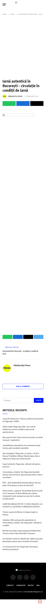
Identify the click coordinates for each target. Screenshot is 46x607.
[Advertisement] (23, 42)
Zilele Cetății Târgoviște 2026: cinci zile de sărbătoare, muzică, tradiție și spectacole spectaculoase (19, 429)
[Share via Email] (36, 103)
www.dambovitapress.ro (33, 591)
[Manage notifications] (40, 601)
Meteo (31, 585)
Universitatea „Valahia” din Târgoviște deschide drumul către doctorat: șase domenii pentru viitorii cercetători (22, 474)
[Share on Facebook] (23, 103)
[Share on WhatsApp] (9, 103)
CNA (38, 585)
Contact (10, 585)
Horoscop (21, 585)
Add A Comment (23, 386)
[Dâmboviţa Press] (23, 4)
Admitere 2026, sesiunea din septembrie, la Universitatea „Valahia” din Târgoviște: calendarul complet (22, 522)
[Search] (42, 4)
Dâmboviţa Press (15, 96)
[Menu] (4, 4)
